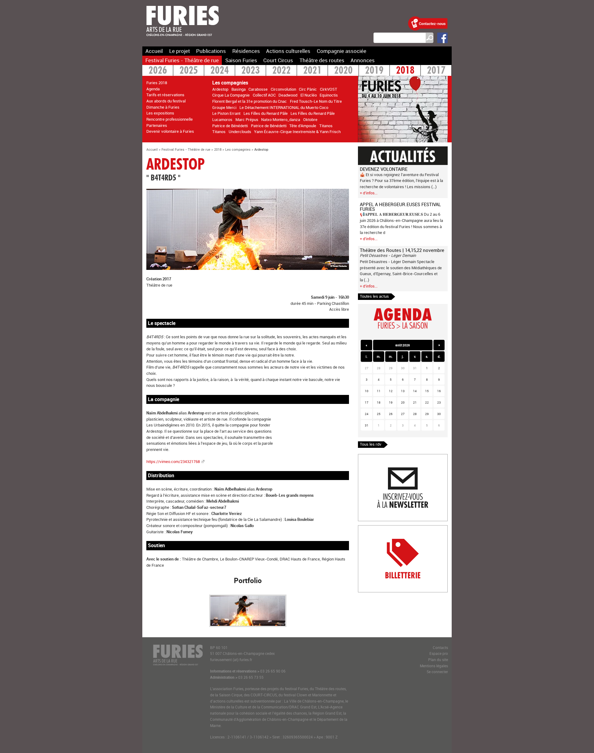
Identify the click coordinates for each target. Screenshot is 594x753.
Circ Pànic (308, 89)
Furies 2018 (156, 82)
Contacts (440, 647)
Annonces (363, 60)
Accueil (154, 50)
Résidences (246, 50)
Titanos (326, 125)
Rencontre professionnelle (169, 119)
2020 (343, 71)
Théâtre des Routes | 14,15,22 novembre (402, 250)
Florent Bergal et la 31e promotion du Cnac (249, 101)
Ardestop (220, 89)
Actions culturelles (288, 50)
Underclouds (240, 131)
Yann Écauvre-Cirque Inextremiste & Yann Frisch (297, 131)
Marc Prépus (246, 119)
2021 (312, 71)
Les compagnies (238, 149)
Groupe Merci (224, 107)
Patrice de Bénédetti (230, 125)
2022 (281, 71)
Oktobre (310, 119)
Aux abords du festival (166, 101)
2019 (374, 71)
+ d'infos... (368, 193)
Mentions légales (434, 666)
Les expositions (160, 113)
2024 (219, 71)
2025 (188, 71)
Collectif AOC (264, 95)
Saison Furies (241, 60)
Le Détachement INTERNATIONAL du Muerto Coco (283, 107)
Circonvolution (283, 89)
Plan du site (438, 659)
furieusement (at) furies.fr (231, 659)
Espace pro (438, 653)
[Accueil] (182, 40)
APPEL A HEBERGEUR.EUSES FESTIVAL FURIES (400, 206)
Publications (211, 50)
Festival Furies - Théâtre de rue (182, 60)
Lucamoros (222, 119)
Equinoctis (329, 95)
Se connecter (437, 671)
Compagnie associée (341, 50)
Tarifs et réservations (165, 94)
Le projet (179, 50)
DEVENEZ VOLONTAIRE (383, 169)
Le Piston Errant (226, 113)
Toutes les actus (374, 296)
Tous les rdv (370, 444)
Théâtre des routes (321, 60)
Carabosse (258, 89)
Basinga (238, 89)
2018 (405, 71)
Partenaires (156, 125)
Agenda (153, 89)
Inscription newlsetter (377, 457)
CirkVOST (328, 89)
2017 (436, 71)
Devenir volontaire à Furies (170, 131)
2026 (157, 71)
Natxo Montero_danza (280, 119)
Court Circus (278, 60)
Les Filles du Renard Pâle (265, 113)
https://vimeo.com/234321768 (173, 461)
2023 (250, 71)
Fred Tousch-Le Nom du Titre (316, 101)
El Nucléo (308, 95)
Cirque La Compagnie (231, 95)
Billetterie (366, 528)
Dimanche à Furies (162, 107)
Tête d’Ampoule (302, 125)
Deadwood (287, 95)
